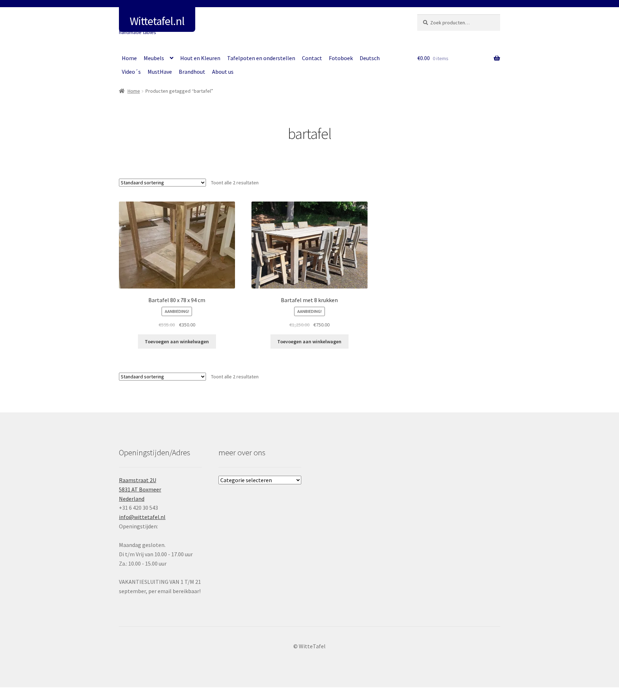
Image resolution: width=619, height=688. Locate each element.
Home (129, 58)
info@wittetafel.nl (142, 516)
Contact (312, 58)
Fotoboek (341, 58)
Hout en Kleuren (200, 58)
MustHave (160, 71)
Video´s (131, 71)
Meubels (154, 58)
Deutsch (370, 58)
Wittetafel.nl (157, 21)
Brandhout (192, 71)
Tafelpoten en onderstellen (261, 58)
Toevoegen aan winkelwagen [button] (177, 341)
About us (223, 71)
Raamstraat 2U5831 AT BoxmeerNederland (140, 489)
